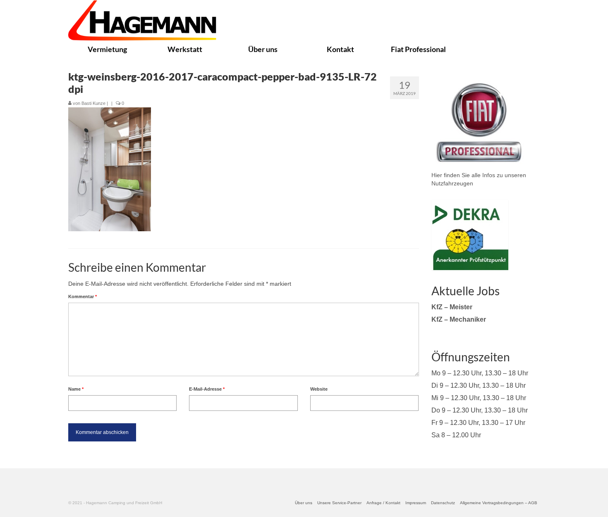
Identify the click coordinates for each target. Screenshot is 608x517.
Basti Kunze (93, 103)
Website (319, 389)
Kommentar (82, 296)
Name (76, 389)
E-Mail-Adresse (207, 389)
